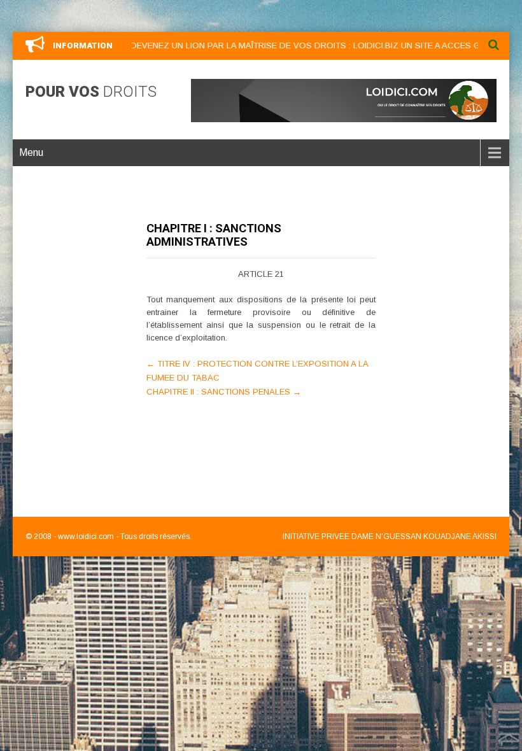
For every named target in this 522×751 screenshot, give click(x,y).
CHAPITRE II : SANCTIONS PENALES (223, 392)
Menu (31, 152)
